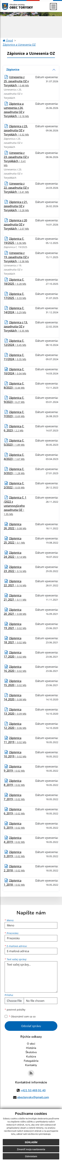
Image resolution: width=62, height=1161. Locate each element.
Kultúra (31, 1056)
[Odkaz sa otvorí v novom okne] (31, 1073)
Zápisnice (12, 69)
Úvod (9, 40)
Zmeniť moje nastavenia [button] (31, 1149)
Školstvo (31, 1052)
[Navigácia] (53, 6)
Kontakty (31, 1065)
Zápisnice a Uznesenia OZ (19, 45)
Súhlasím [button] (31, 1142)
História (31, 1048)
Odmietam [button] (31, 1156)
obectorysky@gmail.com (33, 1097)
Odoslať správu (31, 1026)
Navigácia (10, 6)
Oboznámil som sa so (22, 1016)
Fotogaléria (31, 1061)
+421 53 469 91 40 (33, 1090)
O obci (31, 1044)
